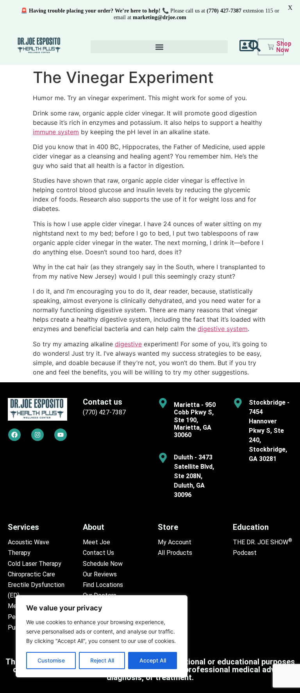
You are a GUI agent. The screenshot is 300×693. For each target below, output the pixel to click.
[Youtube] (60, 434)
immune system (56, 132)
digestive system (223, 329)
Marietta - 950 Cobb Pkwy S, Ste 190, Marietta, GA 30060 (195, 420)
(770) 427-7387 (104, 412)
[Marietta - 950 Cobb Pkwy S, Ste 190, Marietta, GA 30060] (163, 403)
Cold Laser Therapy (34, 563)
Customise (51, 660)
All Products (175, 552)
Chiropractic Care (31, 574)
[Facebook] (14, 434)
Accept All (152, 660)
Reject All (102, 660)
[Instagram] (37, 434)
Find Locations (103, 585)
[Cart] (271, 47)
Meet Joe (96, 542)
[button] (159, 46)
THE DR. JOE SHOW (262, 542)
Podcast (245, 552)
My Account (174, 542)
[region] (102, 636)
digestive (128, 344)
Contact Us (98, 552)
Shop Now (283, 47)
